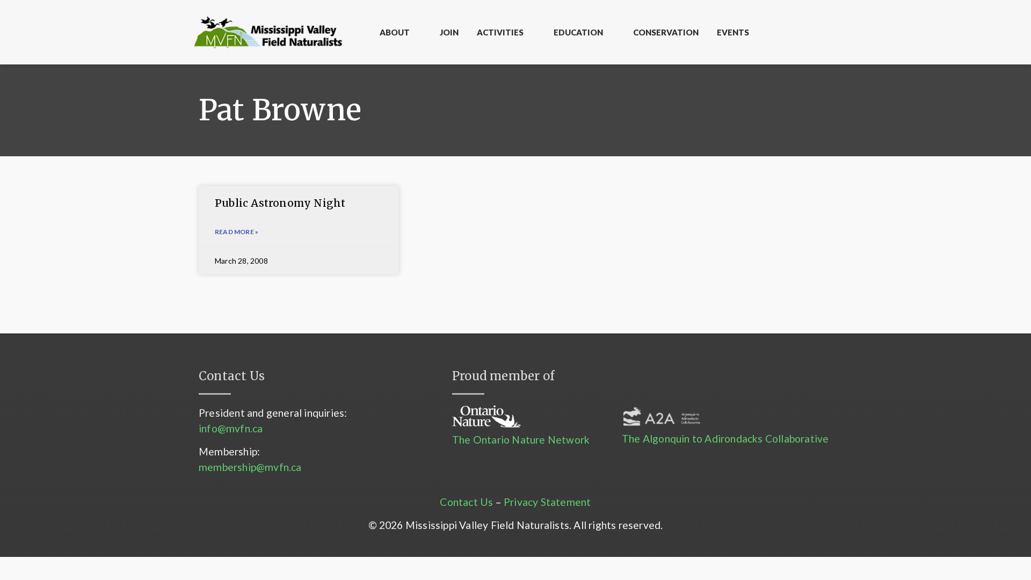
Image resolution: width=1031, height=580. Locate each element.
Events (733, 32)
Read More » (236, 232)
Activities (500, 32)
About (395, 32)
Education (578, 32)
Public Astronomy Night (280, 203)
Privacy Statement (547, 502)
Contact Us (466, 502)
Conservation (666, 32)
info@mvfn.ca (231, 428)
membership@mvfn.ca (250, 467)
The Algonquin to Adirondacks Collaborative (725, 438)
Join (449, 32)
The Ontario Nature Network (521, 439)
